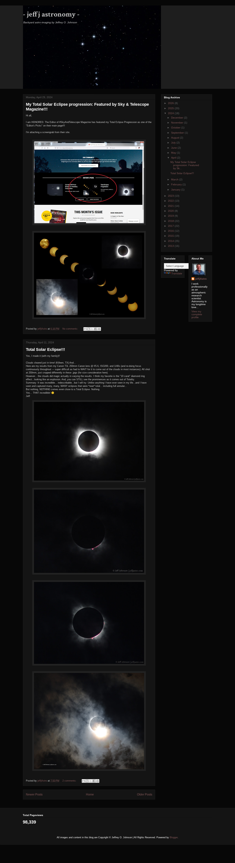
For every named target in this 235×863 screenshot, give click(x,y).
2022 (171, 200)
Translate (176, 273)
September (178, 132)
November (177, 122)
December (177, 117)
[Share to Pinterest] (99, 329)
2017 (171, 225)
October (176, 127)
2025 (171, 108)
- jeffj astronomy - (51, 14)
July (173, 142)
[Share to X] (92, 329)
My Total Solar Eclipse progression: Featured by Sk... (184, 165)
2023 (171, 195)
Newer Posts (34, 794)
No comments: (70, 328)
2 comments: (69, 780)
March (175, 179)
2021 (171, 205)
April (174, 157)
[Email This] (85, 329)
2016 (171, 230)
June (174, 147)
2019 (171, 215)
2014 (171, 240)
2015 (171, 235)
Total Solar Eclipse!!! (45, 349)
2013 (171, 245)
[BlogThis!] (89, 329)
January (176, 189)
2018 (171, 220)
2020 (171, 210)
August (175, 137)
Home (90, 794)
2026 (171, 103)
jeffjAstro (201, 278)
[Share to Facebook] (95, 329)
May (174, 152)
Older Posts (144, 794)
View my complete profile (196, 314)
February (176, 184)
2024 (171, 113)
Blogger (174, 837)
